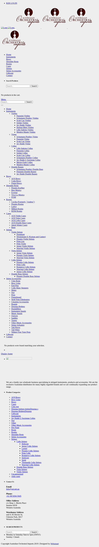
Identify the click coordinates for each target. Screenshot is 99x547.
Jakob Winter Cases (19, 225)
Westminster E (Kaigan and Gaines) (31, 237)
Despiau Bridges (18, 306)
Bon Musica (16, 190)
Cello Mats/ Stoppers (19, 288)
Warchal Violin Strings (25, 248)
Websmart (55, 544)
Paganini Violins (23, 116)
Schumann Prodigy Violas (27, 137)
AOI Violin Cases (18, 216)
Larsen (24, 448)
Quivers (14, 316)
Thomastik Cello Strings (31, 462)
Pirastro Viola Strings (25, 255)
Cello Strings (16, 260)
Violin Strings (17, 232)
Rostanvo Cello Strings (25, 267)
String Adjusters (17, 325)
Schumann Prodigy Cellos (27, 158)
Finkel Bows (16, 183)
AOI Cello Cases (18, 220)
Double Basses (17, 167)
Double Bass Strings (19, 274)
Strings (9, 68)
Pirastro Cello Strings (25, 262)
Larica (13, 206)
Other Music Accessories (21, 323)
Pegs (13, 295)
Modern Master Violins (25, 132)
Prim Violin (21, 244)
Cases (8, 66)
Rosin (13, 430)
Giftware (9, 73)
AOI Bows (15, 179)
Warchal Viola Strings (25, 258)
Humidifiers (16, 309)
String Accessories (13, 71)
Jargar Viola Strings (24, 253)
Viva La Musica (17, 195)
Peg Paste (15, 427)
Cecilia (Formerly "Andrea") (23, 202)
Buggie (14, 304)
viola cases (15, 476)
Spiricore (25, 458)
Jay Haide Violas (23, 144)
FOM (13, 197)
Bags (13, 227)
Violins (14, 113)
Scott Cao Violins (23, 120)
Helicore (25, 444)
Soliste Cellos (22, 153)
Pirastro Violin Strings (25, 239)
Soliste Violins (22, 123)
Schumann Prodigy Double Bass (29, 169)
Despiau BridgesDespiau (21, 411)
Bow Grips (15, 283)
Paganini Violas (22, 139)
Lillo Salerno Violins (24, 130)
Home (8, 54)
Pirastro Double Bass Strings (28, 276)
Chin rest (15, 407)
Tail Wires (15, 330)
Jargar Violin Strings (24, 246)
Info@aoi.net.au (12, 489)
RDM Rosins (16, 211)
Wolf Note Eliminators (20, 299)
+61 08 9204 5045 (13, 496)
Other (13, 423)
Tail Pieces (15, 327)
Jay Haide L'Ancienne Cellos (28, 160)
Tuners (14, 320)
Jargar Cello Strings (24, 272)
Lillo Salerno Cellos (24, 148)
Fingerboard (16, 297)
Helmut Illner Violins (25, 127)
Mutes (13, 290)
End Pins (15, 285)
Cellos (13, 146)
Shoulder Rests (12, 61)
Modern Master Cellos (25, 165)
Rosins (9, 64)
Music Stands (16, 313)
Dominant (20, 234)
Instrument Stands (18, 311)
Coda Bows (16, 181)
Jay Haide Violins (23, 125)
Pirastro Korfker (17, 188)
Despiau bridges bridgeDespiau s (24, 409)
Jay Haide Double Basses (26, 174)
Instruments (11, 57)
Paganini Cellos (22, 151)
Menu (3, 99)
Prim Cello (20, 265)
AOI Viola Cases (18, 218)
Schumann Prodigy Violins (27, 118)
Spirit (24, 460)
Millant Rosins (17, 209)
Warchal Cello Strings (25, 269)
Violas (13, 134)
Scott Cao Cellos (23, 155)
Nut (12, 292)
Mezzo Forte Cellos (24, 162)
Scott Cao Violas (23, 141)
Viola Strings (16, 251)
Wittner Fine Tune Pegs (20, 332)
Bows (8, 59)
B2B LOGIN (11, 3)
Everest (14, 192)
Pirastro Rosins (17, 204)
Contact (9, 75)
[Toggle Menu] (2, 105)
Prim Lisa (20, 241)
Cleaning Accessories (20, 302)
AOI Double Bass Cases (21, 223)
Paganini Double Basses (26, 172)
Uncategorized (17, 474)
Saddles (14, 318)
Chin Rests (15, 281)
